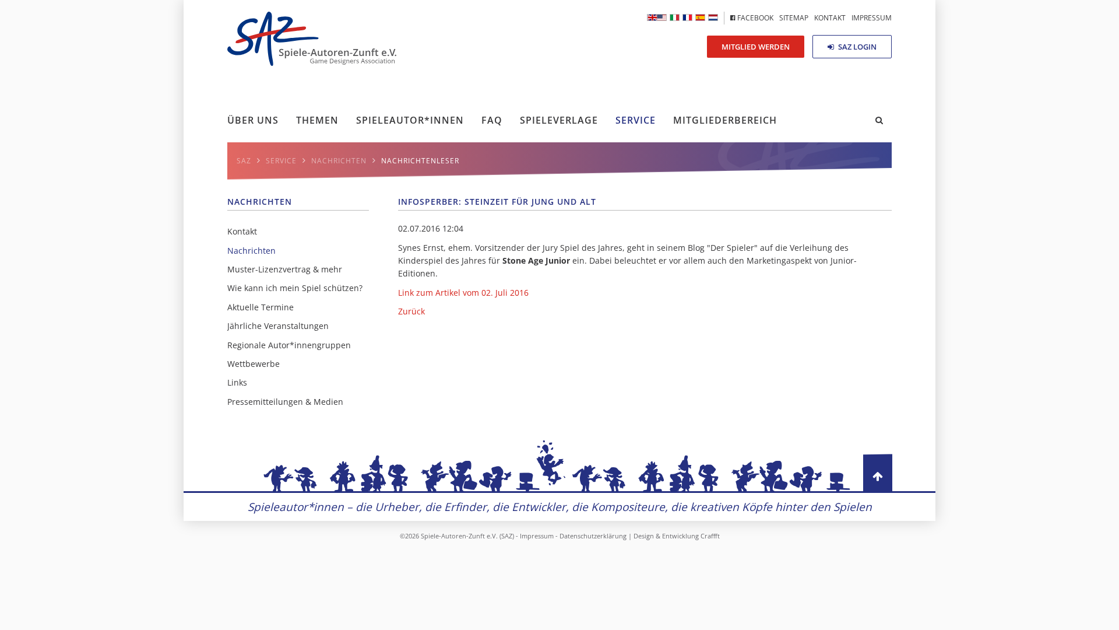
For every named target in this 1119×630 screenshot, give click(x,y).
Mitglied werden (756, 46)
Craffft (710, 535)
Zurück (411, 311)
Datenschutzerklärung (593, 535)
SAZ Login (856, 46)
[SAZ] (687, 17)
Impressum (537, 535)
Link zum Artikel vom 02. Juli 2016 (463, 292)
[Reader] (675, 17)
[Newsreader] (657, 17)
